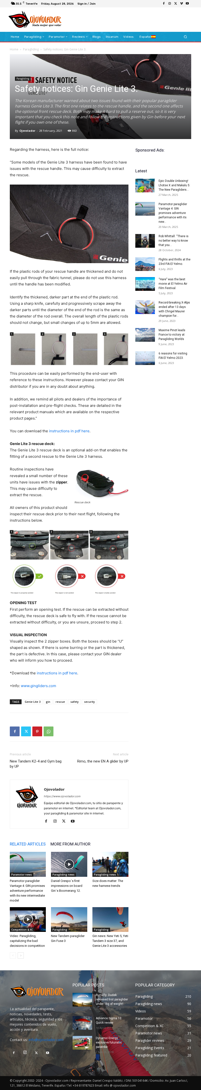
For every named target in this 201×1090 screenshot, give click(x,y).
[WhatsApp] (48, 731)
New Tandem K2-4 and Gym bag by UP (36, 764)
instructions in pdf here (69, 431)
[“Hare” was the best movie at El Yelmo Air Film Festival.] (145, 284)
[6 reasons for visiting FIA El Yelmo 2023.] (145, 358)
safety (74, 701)
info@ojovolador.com (46, 1039)
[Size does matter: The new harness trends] (110, 864)
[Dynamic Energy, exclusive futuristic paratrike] (82, 1043)
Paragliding (31, 49)
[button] (185, 37)
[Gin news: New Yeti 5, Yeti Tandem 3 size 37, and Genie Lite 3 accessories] (110, 919)
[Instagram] (170, 4)
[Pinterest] (37, 731)
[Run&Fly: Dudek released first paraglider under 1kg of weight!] (82, 1000)
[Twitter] (175, 4)
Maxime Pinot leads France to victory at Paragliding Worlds (172, 334)
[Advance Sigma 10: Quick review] (82, 1023)
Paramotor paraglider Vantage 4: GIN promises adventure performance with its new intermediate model (27, 890)
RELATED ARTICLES (28, 844)
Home (14, 49)
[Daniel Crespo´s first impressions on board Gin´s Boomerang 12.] (69, 864)
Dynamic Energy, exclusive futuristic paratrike (109, 1042)
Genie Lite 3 (32, 701)
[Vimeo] (181, 4)
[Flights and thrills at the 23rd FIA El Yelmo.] (145, 264)
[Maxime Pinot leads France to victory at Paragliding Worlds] (145, 335)
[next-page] (21, 955)
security (89, 701)
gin (48, 701)
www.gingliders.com (38, 685)
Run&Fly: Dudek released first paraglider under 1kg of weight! (112, 999)
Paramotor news (21, 874)
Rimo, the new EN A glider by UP (102, 761)
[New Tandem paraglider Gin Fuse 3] (69, 919)
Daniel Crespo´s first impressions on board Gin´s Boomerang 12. (66, 885)
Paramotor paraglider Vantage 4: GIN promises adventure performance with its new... (173, 212)
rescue (60, 701)
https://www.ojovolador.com (62, 796)
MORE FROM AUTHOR (70, 844)
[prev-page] (13, 955)
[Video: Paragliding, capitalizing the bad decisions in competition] (28, 919)
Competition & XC (22, 929)
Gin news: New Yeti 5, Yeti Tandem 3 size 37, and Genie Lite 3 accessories (110, 941)
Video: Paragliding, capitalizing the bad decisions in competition (27, 941)
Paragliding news (63, 874)
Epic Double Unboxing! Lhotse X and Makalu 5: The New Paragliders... (174, 185)
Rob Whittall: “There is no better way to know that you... (173, 240)
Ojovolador (27, 130)
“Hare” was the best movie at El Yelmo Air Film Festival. (173, 284)
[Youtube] (187, 4)
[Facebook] (164, 4)
